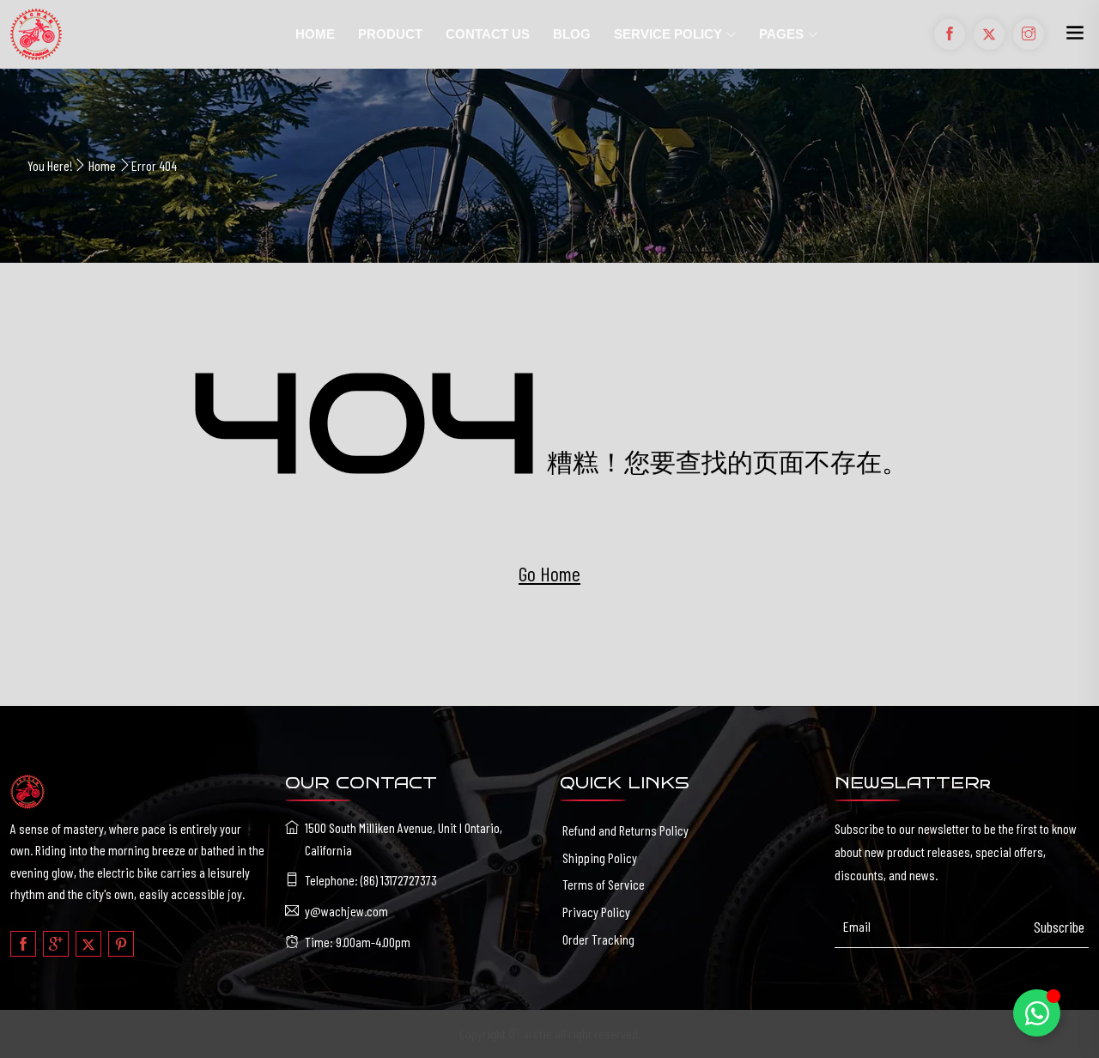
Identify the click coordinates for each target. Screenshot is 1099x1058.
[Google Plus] (56, 944)
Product (390, 34)
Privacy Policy (596, 911)
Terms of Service (603, 884)
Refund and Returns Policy (625, 830)
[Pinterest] (121, 944)
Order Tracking (598, 939)
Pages (781, 34)
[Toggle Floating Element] (1036, 1013)
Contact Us (488, 34)
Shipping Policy (599, 857)
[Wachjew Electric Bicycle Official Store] (137, 34)
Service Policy (668, 34)
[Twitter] (88, 944)
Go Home (549, 573)
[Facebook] (23, 944)
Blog (572, 34)
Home (315, 34)
